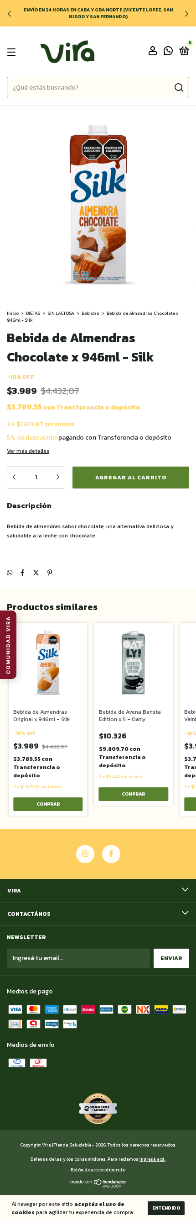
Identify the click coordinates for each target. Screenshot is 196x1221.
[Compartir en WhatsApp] (9, 573)
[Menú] (13, 52)
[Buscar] (178, 88)
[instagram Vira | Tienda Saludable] (85, 854)
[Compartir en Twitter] (36, 573)
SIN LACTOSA (60, 313)
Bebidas (90, 313)
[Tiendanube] (98, 1185)
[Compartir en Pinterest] (49, 573)
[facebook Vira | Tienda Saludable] (111, 854)
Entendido (166, 1208)
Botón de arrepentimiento (98, 1169)
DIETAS (33, 313)
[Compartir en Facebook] (23, 573)
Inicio (13, 313)
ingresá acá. (152, 1159)
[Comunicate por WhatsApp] (168, 52)
